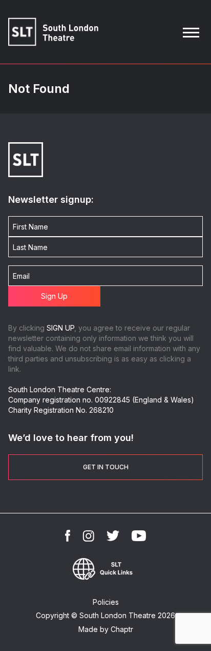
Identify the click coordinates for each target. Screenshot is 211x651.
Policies (106, 602)
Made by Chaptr (105, 629)
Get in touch (106, 467)
